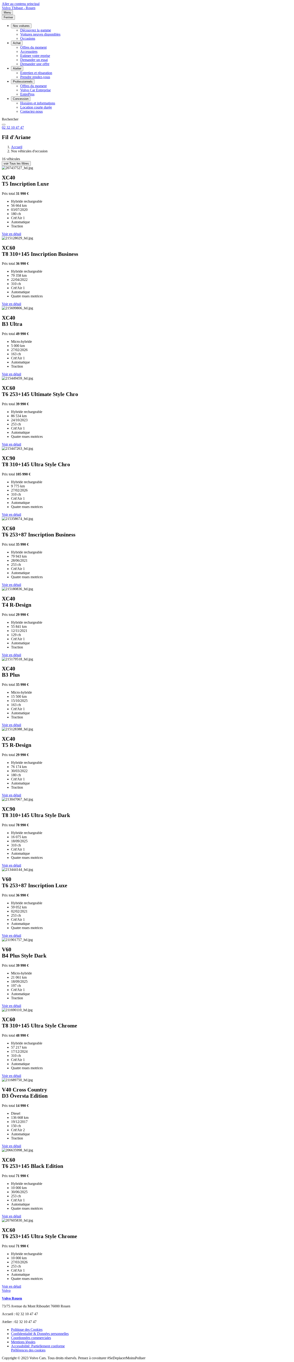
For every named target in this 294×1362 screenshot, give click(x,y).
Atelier (17, 68)
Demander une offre (34, 64)
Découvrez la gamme (35, 30)
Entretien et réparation (36, 73)
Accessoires (28, 51)
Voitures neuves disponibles (40, 34)
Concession (20, 98)
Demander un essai (34, 60)
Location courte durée (36, 107)
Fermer (8, 17)
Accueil (16, 147)
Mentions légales (23, 1342)
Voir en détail (11, 234)
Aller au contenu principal (21, 4)
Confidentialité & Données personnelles (40, 1334)
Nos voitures (21, 26)
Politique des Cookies (26, 1329)
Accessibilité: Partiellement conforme (38, 1346)
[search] (4, 124)
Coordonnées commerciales (31, 1338)
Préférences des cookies (28, 1350)
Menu (7, 12)
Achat (17, 43)
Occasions (27, 38)
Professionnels (23, 81)
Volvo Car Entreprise (35, 90)
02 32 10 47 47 (13, 127)
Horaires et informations (37, 103)
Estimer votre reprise (35, 56)
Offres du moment (33, 47)
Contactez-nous (31, 111)
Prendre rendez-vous (35, 77)
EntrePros (27, 94)
